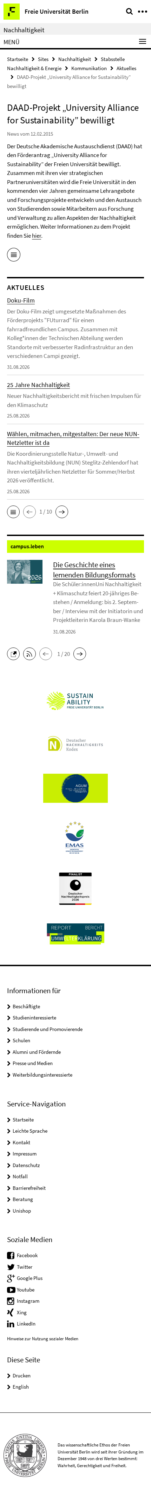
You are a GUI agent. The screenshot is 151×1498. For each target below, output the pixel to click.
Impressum (25, 1153)
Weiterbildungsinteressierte (42, 1074)
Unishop (22, 1210)
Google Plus (29, 1278)
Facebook (27, 1255)
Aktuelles (126, 68)
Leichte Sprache (30, 1130)
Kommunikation (89, 68)
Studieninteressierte (34, 1017)
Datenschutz (26, 1165)
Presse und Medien (33, 1063)
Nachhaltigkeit (24, 30)
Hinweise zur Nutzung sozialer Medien (42, 1339)
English (21, 1386)
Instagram (28, 1300)
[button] (13, 512)
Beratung (23, 1199)
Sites (43, 59)
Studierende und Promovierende (48, 1029)
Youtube (25, 1289)
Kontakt (21, 1142)
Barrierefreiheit (29, 1188)
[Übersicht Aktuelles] (13, 256)
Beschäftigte (26, 1006)
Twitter (24, 1266)
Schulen (21, 1040)
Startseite (17, 59)
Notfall (20, 1176)
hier (36, 235)
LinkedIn (26, 1323)
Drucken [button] (22, 1375)
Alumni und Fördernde (37, 1052)
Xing (22, 1312)
